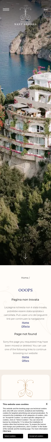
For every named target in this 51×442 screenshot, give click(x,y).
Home (24, 277)
